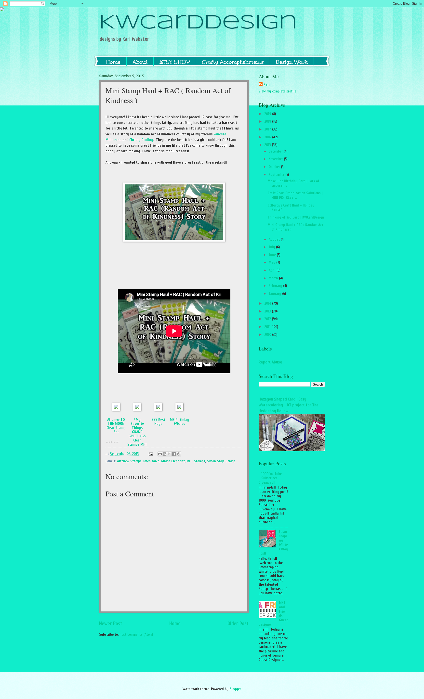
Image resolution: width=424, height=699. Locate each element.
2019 (268, 114)
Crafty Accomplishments (233, 61)
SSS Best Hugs (158, 421)
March (274, 278)
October (275, 167)
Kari (267, 84)
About (139, 61)
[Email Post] (150, 454)
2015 (268, 145)
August (275, 239)
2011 (267, 327)
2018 (268, 121)
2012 (268, 319)
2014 (268, 303)
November (276, 159)
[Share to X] (169, 454)
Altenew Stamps (129, 461)
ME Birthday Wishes (179, 421)
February (276, 286)
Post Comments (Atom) (136, 635)
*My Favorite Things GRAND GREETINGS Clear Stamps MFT (137, 432)
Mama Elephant (173, 461)
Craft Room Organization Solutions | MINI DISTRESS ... (295, 195)
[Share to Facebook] (174, 454)
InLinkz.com (112, 442)
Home (113, 61)
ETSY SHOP (174, 61)
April (273, 270)
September (277, 175)
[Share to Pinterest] (178, 454)
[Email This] (160, 454)
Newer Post (110, 623)
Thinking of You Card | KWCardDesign (296, 217)
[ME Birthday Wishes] (179, 409)
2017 (268, 129)
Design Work (292, 61)
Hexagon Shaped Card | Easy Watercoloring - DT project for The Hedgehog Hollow (288, 405)
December (276, 151)
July (272, 247)
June (273, 255)
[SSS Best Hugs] (158, 409)
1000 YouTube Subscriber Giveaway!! (270, 478)
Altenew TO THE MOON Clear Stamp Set (116, 425)
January (275, 294)
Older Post (238, 623)
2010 (268, 335)
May (272, 262)
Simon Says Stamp (221, 461)
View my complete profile (277, 91)
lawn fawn (151, 461)
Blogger (235, 689)
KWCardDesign (198, 23)
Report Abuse (270, 362)
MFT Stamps (195, 461)
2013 (268, 311)
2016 (268, 137)
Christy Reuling (141, 140)
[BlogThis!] (164, 454)
